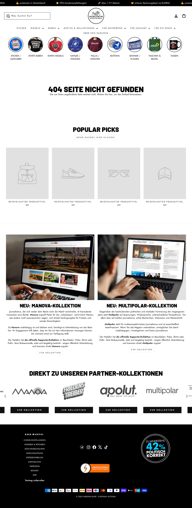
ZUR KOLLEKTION (50, 352)
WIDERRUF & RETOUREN (34, 444)
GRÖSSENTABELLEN (34, 457)
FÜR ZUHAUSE (139, 28)
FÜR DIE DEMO (163, 28)
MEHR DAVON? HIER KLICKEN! (96, 137)
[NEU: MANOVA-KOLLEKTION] (50, 267)
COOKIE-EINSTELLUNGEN (35, 440)
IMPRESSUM (35, 466)
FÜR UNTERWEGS (112, 28)
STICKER (21, 28)
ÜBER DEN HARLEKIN (96, 33)
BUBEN (52, 28)
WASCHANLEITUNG (34, 453)
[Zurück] (5, 396)
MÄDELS (36, 28)
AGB (34, 474)
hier (110, 94)
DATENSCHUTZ (34, 461)
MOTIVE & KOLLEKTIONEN (80, 28)
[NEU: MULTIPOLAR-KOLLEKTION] (142, 267)
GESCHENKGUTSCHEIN (35, 448)
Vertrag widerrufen (34, 480)
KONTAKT (35, 470)
